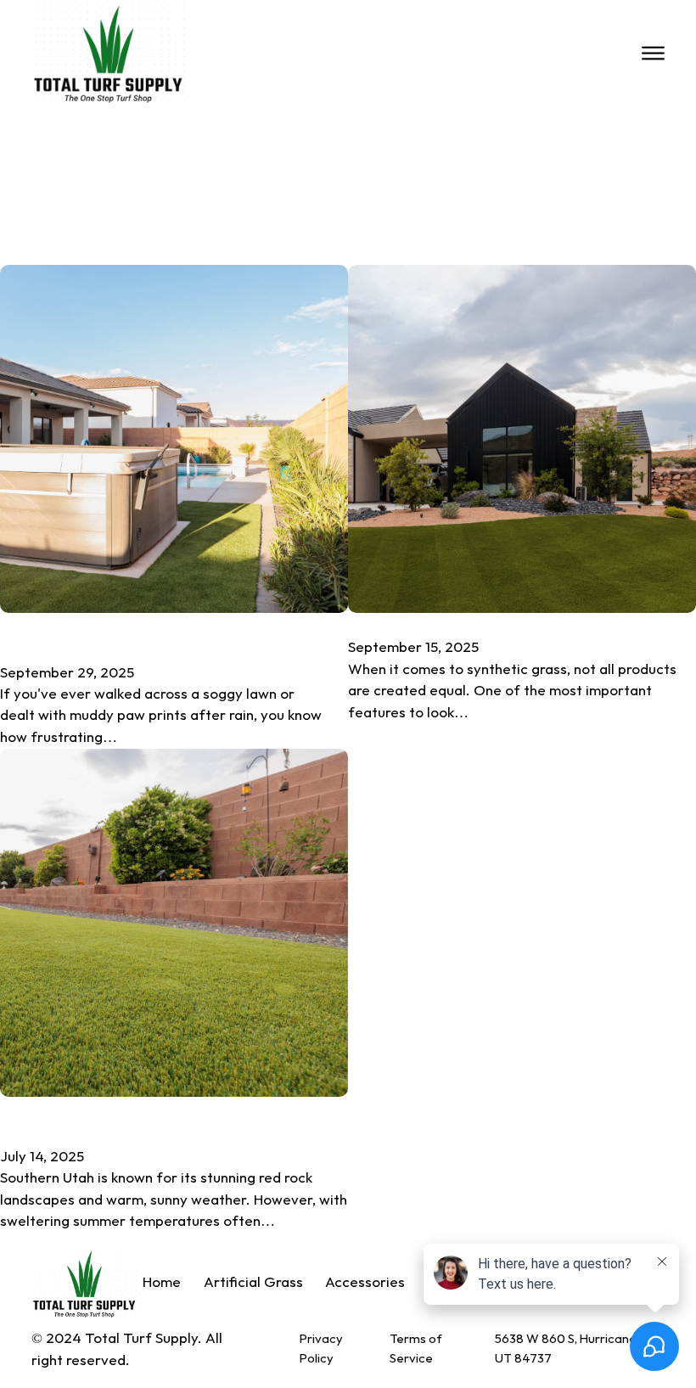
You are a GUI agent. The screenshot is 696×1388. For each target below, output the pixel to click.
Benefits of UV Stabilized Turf (493, 625)
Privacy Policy (321, 1348)
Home (162, 1282)
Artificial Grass (253, 1282)
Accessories (365, 1282)
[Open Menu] (653, 53)
